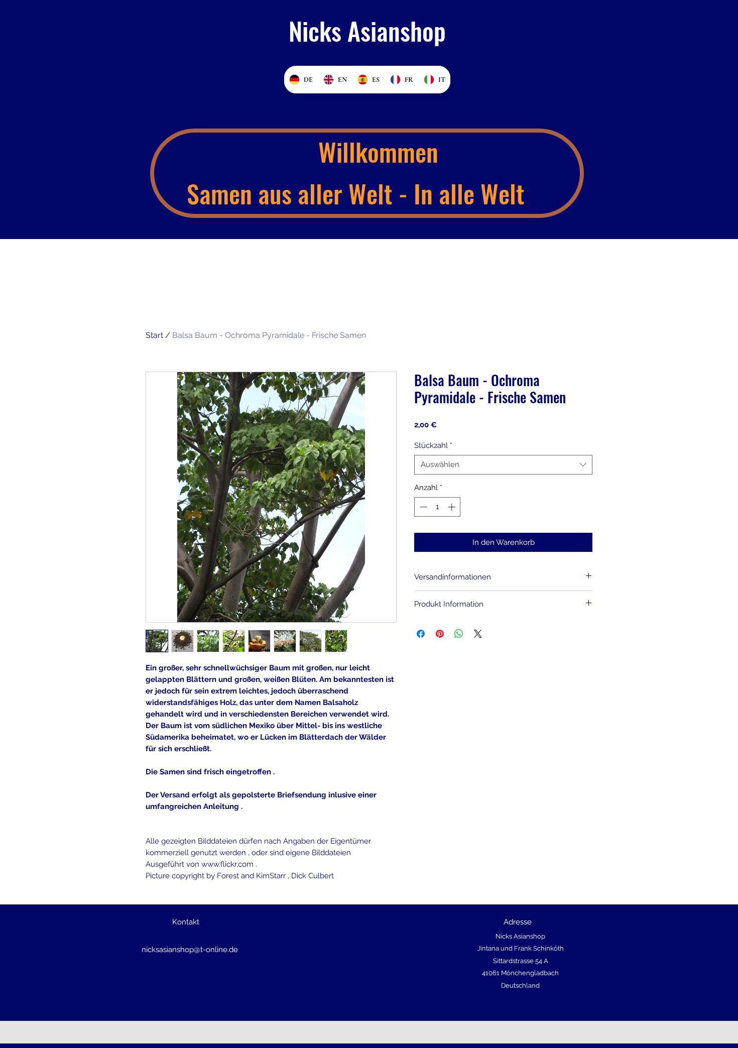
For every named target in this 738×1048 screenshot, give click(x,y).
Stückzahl (433, 445)
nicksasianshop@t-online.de (190, 949)
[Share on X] (478, 634)
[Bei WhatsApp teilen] (459, 634)
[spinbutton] (437, 507)
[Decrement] (422, 507)
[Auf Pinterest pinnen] (440, 634)
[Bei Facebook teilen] (421, 634)
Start (154, 335)
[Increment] (452, 507)
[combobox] (503, 465)
